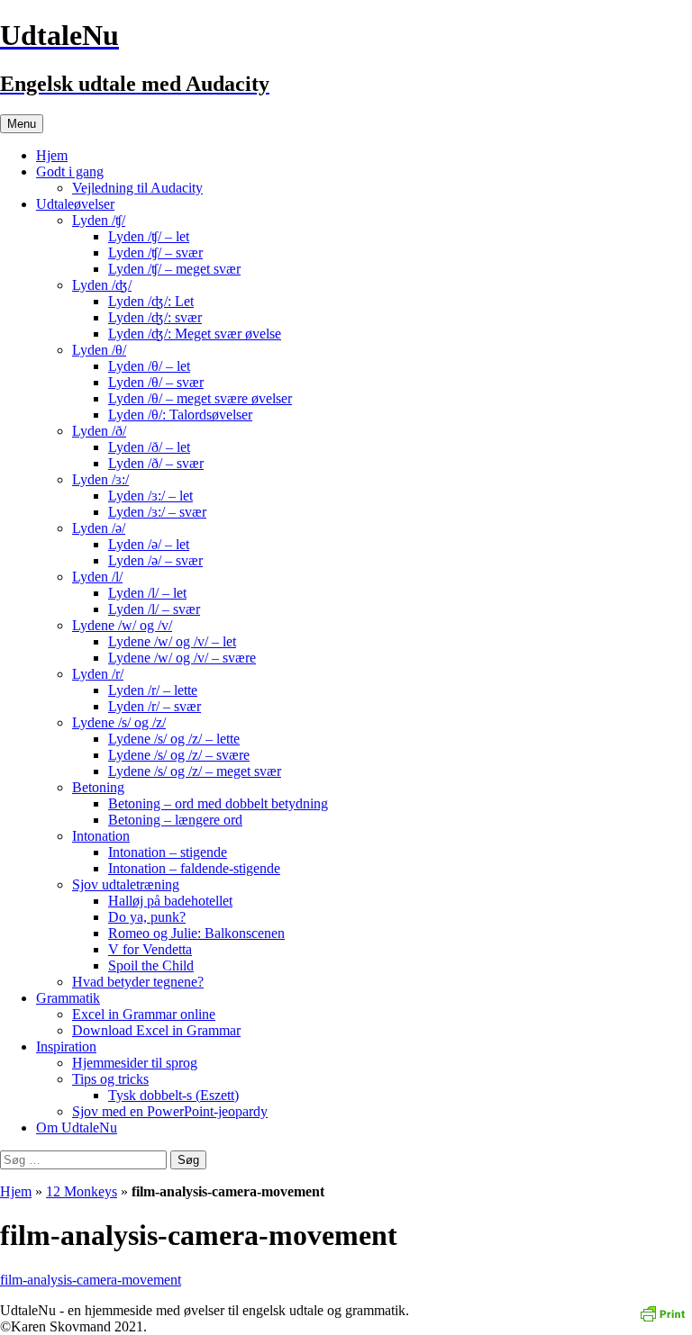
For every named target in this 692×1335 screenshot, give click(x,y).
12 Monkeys (81, 1191)
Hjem (52, 155)
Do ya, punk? (147, 917)
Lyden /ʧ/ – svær (155, 252)
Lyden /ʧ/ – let (148, 236)
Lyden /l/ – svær (154, 609)
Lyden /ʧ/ (98, 220)
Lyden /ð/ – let (149, 447)
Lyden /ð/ (99, 430)
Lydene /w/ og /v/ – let (172, 641)
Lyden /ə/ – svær (155, 560)
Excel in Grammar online (143, 1014)
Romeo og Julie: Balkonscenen (196, 933)
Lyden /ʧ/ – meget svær (174, 268)
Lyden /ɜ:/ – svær (157, 511)
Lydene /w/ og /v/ (122, 625)
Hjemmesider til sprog (134, 1062)
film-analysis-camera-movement (90, 1279)
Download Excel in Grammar (156, 1030)
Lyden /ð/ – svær (156, 463)
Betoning (98, 787)
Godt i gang (70, 171)
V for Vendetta (150, 949)
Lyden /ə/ (98, 528)
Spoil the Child (151, 965)
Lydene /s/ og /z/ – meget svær (194, 771)
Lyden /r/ (97, 673)
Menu (21, 124)
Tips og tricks (110, 1079)
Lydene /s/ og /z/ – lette (174, 738)
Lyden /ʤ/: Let (151, 301)
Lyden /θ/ (99, 349)
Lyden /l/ (97, 576)
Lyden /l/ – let (147, 592)
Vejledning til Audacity (137, 187)
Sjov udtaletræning (125, 884)
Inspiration (66, 1046)
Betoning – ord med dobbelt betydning (218, 803)
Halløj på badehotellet (170, 900)
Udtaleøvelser (75, 204)
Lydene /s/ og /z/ (119, 722)
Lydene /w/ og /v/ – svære (182, 657)
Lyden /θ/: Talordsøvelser (180, 414)
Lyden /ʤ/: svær (155, 317)
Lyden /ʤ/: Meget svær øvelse (194, 333)
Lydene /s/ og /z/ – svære (179, 754)
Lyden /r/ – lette (152, 690)
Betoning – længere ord (175, 819)
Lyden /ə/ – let (148, 544)
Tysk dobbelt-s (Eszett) (173, 1095)
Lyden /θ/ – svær (156, 382)
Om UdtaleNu (76, 1127)
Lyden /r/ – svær (154, 706)
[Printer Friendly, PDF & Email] (662, 1312)
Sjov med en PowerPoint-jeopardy (170, 1111)
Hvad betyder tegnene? (138, 981)
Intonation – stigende (167, 852)
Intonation (101, 835)
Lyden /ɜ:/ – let (150, 495)
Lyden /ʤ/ (102, 285)
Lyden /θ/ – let (149, 366)
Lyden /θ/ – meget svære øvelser (200, 398)
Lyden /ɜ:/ (100, 479)
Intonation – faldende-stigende (194, 868)
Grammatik (68, 998)
